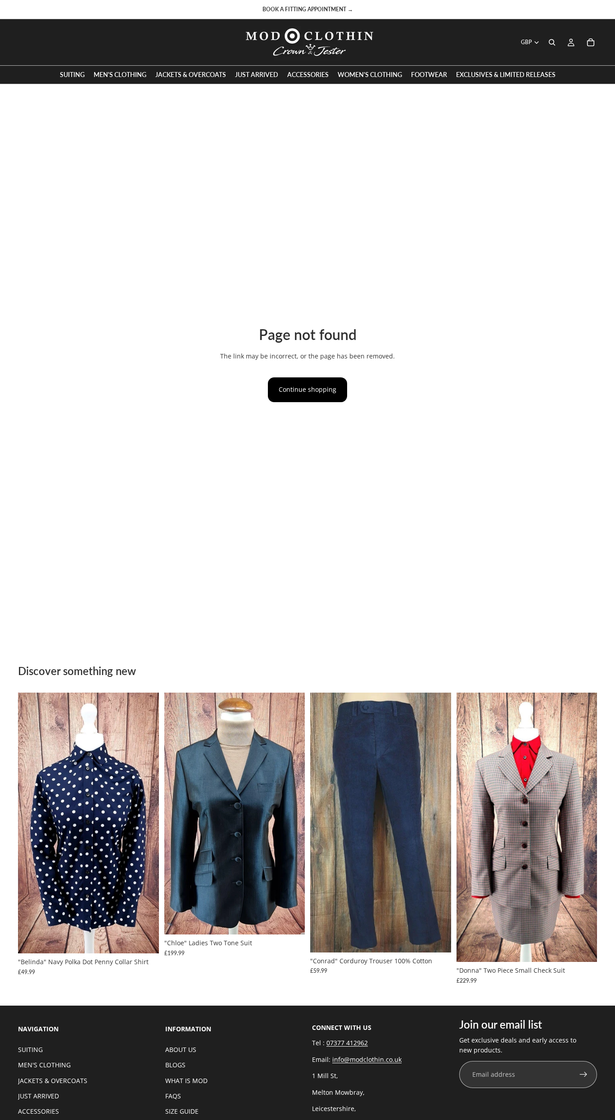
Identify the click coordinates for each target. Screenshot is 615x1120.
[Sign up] (583, 1074)
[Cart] (591, 42)
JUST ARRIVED (38, 1096)
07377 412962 (347, 1043)
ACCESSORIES (38, 1111)
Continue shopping (307, 389)
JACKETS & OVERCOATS (52, 1080)
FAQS (173, 1096)
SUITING (30, 1049)
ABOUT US (180, 1049)
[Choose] (145, 939)
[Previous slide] (31, 823)
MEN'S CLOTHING (44, 1065)
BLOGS (175, 1065)
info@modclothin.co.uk (367, 1059)
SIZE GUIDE (182, 1111)
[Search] (552, 42)
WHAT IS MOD (186, 1080)
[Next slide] (145, 823)
